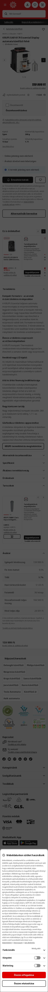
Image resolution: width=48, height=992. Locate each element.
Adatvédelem (7, 943)
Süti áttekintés (29, 943)
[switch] (37, 957)
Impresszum (18, 943)
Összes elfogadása (24, 975)
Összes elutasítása (24, 983)
